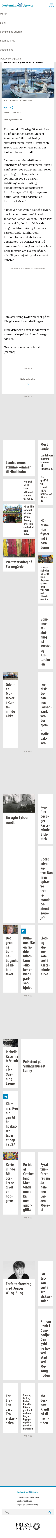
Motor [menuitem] (3, 13)
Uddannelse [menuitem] (6, 49)
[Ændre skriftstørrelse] (5, 107)
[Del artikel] (11, 107)
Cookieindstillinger (24, 1501)
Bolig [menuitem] (3, 22)
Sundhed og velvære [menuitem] (11, 31)
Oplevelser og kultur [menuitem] (11, 58)
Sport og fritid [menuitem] (7, 40)
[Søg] (49, 1512)
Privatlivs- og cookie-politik (28, 1497)
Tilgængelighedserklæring (27, 1505)
